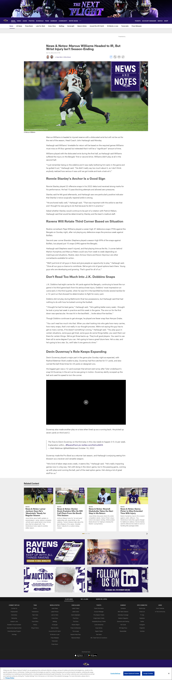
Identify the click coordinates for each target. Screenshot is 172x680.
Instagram (142, 624)
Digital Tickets (99, 631)
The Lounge (75, 631)
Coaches (35, 618)
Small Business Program (14, 631)
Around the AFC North (55, 631)
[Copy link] (123, 57)
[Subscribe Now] (54, 552)
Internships (14, 615)
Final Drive (75, 618)
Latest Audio (75, 611)
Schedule (123, 608)
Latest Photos (54, 611)
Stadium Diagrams (123, 618)
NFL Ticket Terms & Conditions (99, 637)
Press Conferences (76, 628)
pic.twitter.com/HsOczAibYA (90, 445)
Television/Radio (75, 637)
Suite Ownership (98, 624)
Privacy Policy (9, 678)
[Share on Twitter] (115, 58)
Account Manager (99, 611)
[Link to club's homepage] (5, 20)
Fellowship (14, 618)
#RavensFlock (72, 445)
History (35, 624)
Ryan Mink (59, 57)
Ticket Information (99, 608)
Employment (14, 611)
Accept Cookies (148, 673)
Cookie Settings (115, 673)
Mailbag (55, 621)
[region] (86, 673)
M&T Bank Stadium (123, 611)
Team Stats (35, 615)
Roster (35, 608)
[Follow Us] (117, 579)
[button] (86, 402)
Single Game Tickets (98, 618)
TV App (142, 615)
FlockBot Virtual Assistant (14, 624)
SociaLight (55, 624)
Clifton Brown (67, 57)
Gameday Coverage (123, 615)
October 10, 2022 (86, 448)
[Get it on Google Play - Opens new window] (92, 656)
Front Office (35, 621)
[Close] (169, 673)
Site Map (14, 634)
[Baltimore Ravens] (86, 664)
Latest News (55, 608)
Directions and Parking (123, 621)
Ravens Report (76, 624)
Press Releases (55, 637)
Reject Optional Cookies (131, 673)
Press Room (54, 644)
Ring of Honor (35, 628)
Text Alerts (99, 634)
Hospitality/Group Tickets (99, 621)
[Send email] (119, 58)
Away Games (98, 628)
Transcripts (55, 641)
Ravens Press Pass (76, 634)
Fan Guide (123, 624)
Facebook (142, 618)
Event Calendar (160, 608)
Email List (142, 611)
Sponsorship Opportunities (14, 628)
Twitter (142, 621)
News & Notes (54, 628)
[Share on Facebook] (111, 58)
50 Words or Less (54, 634)
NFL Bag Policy (123, 628)
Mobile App (142, 608)
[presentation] (147, 534)
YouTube (142, 631)
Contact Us (14, 608)
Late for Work (54, 615)
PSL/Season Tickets (99, 615)
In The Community (160, 611)
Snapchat (142, 628)
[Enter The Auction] (54, 579)
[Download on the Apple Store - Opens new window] (78, 655)
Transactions (35, 611)
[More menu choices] (80, 20)
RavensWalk (123, 631)
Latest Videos (75, 608)
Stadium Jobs (14, 621)
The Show (75, 621)
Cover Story (55, 618)
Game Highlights (75, 615)
